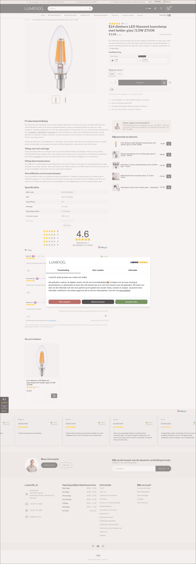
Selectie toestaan (98, 302)
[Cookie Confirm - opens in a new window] (138, 262)
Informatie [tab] (133, 270)
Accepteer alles (131, 302)
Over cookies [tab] (98, 270)
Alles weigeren (64, 302)
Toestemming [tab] (63, 270)
